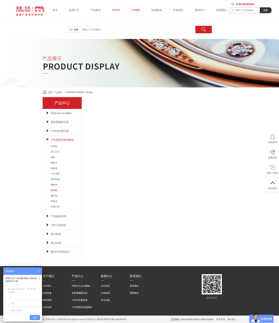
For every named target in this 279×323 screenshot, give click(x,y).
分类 (76, 29)
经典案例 (156, 10)
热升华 (116, 10)
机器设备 (47, 293)
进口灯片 (55, 151)
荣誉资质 (47, 300)
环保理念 (178, 10)
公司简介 (47, 286)
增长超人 (231, 319)
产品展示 (96, 10)
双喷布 (54, 201)
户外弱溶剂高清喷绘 (74, 92)
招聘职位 (134, 293)
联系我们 (221, 10)
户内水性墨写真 (80, 300)
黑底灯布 (55, 206)
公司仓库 (47, 307)
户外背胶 (55, 173)
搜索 (265, 10)
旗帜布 (54, 184)
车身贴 (54, 146)
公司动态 (105, 286)
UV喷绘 (135, 10)
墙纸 (53, 157)
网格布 (54, 162)
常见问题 (105, 300)
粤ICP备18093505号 (116, 319)
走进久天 (74, 10)
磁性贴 (54, 195)
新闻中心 (200, 10)
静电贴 (89, 92)
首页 (55, 10)
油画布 (54, 168)
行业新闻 (105, 293)
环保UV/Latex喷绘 (81, 286)
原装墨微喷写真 (80, 293)
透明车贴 (55, 179)
